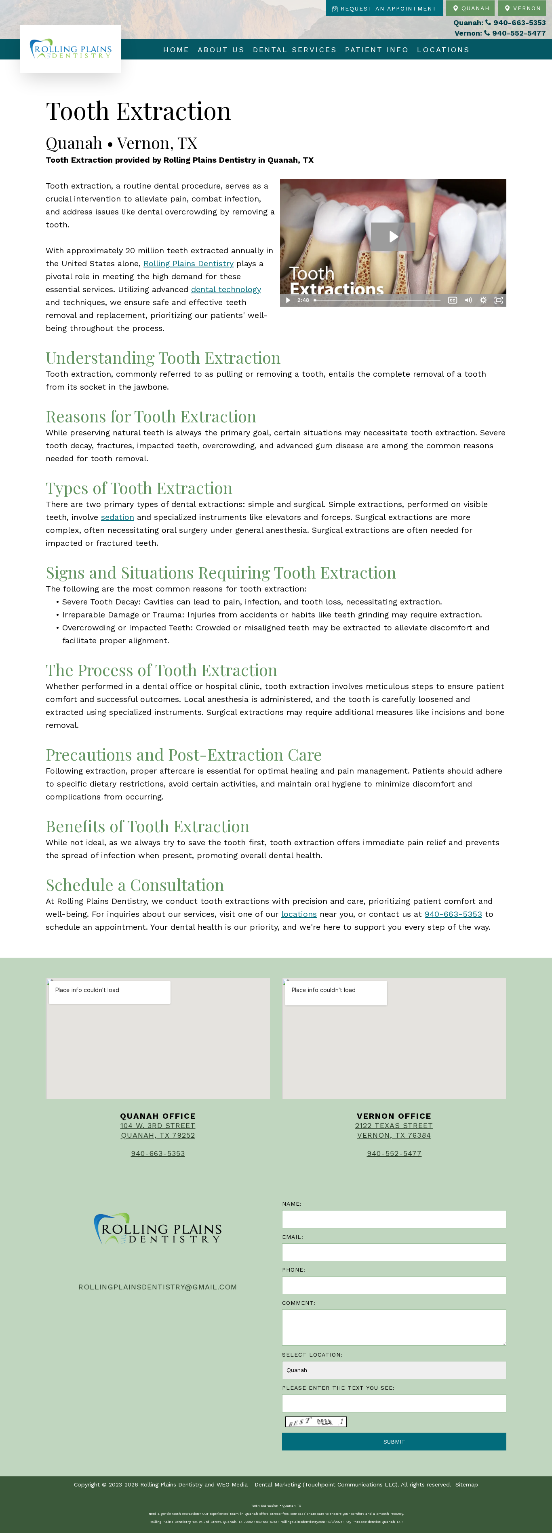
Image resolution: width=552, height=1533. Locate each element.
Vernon (525, 8)
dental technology (226, 289)
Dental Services (295, 49)
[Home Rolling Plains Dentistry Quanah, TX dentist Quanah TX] (70, 49)
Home (176, 49)
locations (299, 914)
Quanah (474, 8)
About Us (221, 49)
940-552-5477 (394, 1153)
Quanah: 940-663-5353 (499, 22)
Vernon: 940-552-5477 (500, 33)
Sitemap (466, 1484)
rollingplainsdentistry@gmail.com (157, 1287)
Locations (443, 49)
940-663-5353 (453, 914)
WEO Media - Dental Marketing (259, 1484)
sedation (117, 517)
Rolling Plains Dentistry (188, 263)
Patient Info (377, 49)
